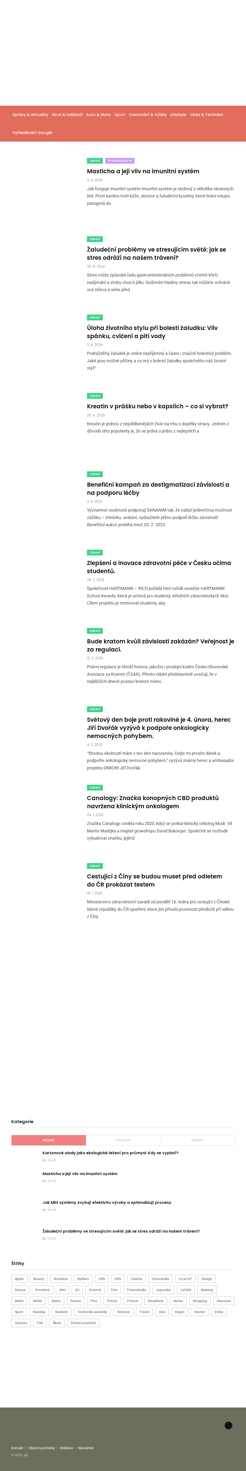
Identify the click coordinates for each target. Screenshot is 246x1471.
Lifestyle (178, 114)
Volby (219, 1312)
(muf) (52, 1160)
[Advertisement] (123, 69)
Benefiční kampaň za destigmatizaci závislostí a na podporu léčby (158, 489)
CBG (118, 1279)
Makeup (207, 1290)
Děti (62, 1290)
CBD (101, 1279)
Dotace (20, 1290)
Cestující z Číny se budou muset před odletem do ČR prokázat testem (154, 880)
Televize (123, 1312)
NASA (37, 1301)
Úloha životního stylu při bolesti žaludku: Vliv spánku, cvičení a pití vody (152, 332)
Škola (57, 1323)
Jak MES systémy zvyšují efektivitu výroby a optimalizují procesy (107, 1202)
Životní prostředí (83, 1323)
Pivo (94, 1301)
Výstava (21, 1323)
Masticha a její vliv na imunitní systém (143, 171)
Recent (49, 1140)
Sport (120, 114)
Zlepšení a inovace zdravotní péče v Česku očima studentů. (159, 567)
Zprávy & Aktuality (30, 114)
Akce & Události (67, 114)
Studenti (61, 1312)
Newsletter (86, 1448)
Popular (123, 1140)
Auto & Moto (98, 114)
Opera (56, 1301)
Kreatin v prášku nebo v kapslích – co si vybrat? (157, 406)
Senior (178, 1301)
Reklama (66, 1448)
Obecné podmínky (41, 1448)
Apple (19, 1279)
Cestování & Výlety (148, 114)
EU (77, 1290)
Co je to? (185, 1279)
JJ (26, 1455)
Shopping (200, 1301)
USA (162, 1312)
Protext (132, 1301)
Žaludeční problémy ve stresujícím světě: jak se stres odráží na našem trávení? (156, 254)
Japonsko (163, 1290)
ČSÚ (40, 1323)
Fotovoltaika (136, 1290)
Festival (95, 1290)
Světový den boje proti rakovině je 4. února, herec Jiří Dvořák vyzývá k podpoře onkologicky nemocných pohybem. (159, 728)
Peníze (75, 1301)
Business (61, 1279)
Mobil (19, 1301)
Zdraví (95, 160)
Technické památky (92, 1312)
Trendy (197, 1140)
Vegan (179, 1312)
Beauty (38, 1279)
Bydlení (83, 1279)
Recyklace (156, 1301)
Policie (112, 1301)
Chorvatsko (160, 1279)
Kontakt (17, 1448)
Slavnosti (224, 1301)
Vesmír (199, 1312)
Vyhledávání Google (32, 132)
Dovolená (42, 1290)
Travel (144, 1312)
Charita (136, 1279)
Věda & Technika (206, 114)
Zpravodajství (120, 160)
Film (114, 1290)
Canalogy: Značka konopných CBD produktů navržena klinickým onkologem (153, 802)
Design (207, 1279)
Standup (39, 1312)
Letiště (185, 1290)
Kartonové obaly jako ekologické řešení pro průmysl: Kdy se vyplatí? (110, 1153)
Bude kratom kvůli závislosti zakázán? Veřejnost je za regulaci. (160, 645)
